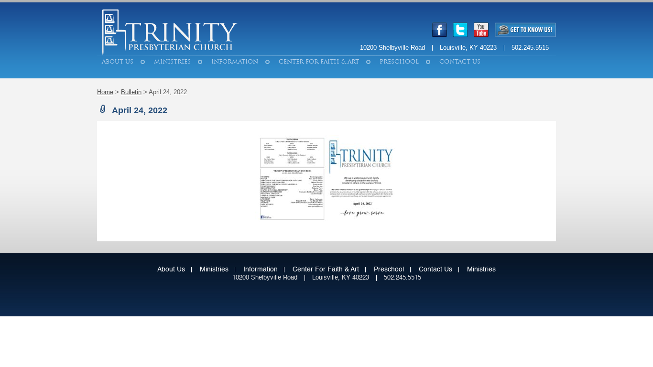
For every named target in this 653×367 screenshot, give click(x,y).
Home (105, 92)
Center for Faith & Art (319, 61)
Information (234, 61)
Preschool (399, 61)
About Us (117, 61)
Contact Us (459, 61)
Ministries (172, 61)
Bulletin (131, 92)
